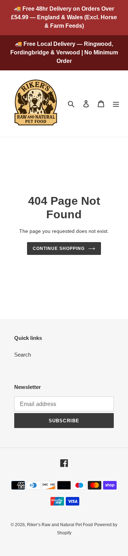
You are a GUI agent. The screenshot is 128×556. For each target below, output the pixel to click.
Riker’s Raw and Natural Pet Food (60, 524)
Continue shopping (59, 248)
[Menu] (115, 103)
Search (22, 355)
